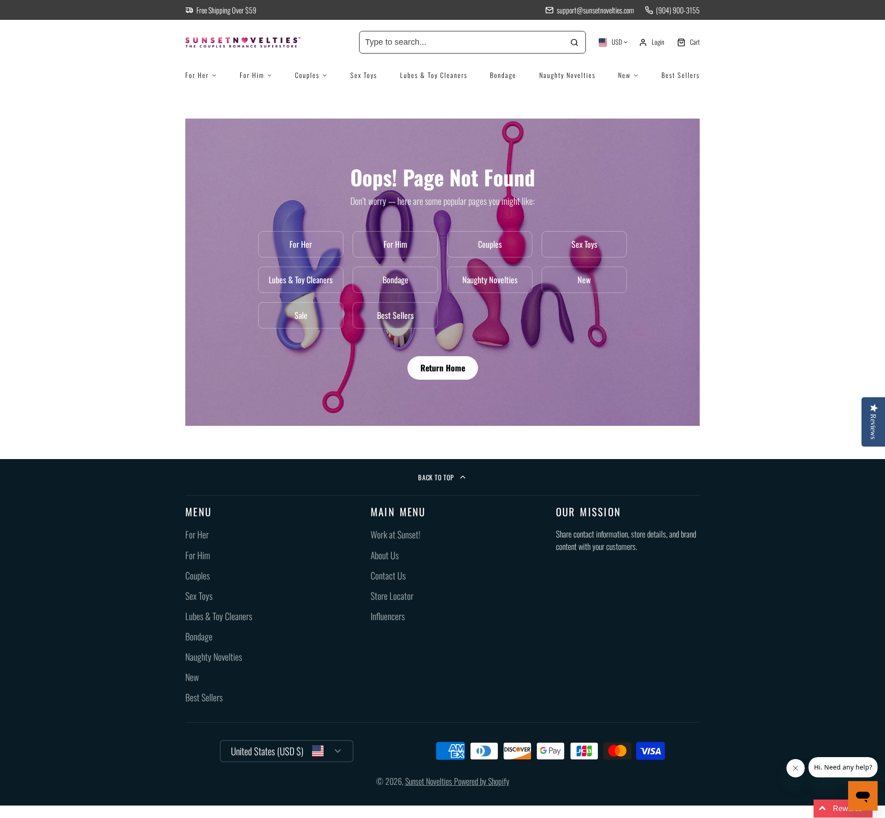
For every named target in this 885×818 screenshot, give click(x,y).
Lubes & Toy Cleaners (433, 75)
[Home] (254, 42)
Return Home (442, 368)
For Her (197, 75)
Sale (301, 315)
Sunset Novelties (429, 781)
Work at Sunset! (395, 534)
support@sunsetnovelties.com (595, 10)
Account (651, 42)
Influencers (388, 616)
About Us (385, 555)
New (624, 75)
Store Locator (392, 596)
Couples (307, 75)
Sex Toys (363, 75)
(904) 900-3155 (678, 10)
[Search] (574, 42)
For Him (252, 75)
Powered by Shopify (481, 781)
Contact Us (388, 575)
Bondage (503, 75)
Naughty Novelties (567, 75)
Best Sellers (680, 75)
